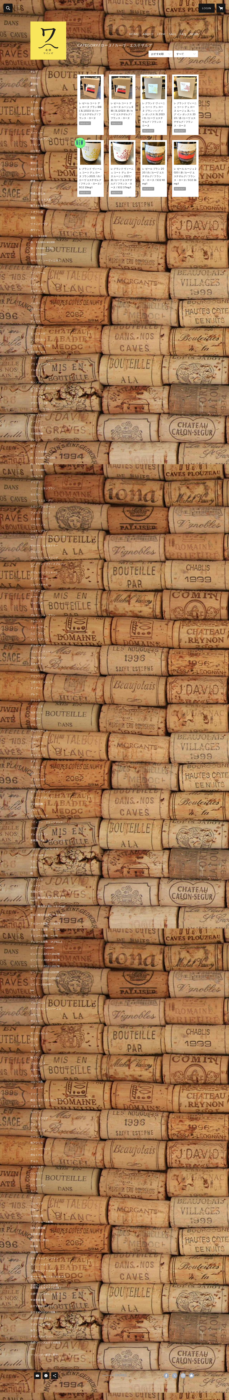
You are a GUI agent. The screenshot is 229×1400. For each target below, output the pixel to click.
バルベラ (35, 376)
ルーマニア (36, 1136)
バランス (35, 144)
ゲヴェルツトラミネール (44, 572)
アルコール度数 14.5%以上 (46, 941)
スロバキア (36, 1167)
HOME (134, 34)
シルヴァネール (39, 584)
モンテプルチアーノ (41, 358)
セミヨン (35, 494)
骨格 (32, 126)
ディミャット (37, 755)
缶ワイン (35, 1330)
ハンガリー (36, 1173)
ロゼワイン (36, 828)
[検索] (8, 8)
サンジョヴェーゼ (40, 345)
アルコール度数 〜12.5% (45, 929)
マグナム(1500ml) (40, 1324)
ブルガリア (36, 1203)
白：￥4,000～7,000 (41, 464)
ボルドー (35, 1027)
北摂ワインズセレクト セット (47, 1294)
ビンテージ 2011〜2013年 (45, 954)
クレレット (36, 621)
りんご (34, 861)
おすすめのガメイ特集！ (44, 1312)
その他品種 (36, 433)
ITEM (161, 34)
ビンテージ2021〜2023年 (44, 978)
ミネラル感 (36, 211)
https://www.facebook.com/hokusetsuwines (166, 1375)
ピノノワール (37, 272)
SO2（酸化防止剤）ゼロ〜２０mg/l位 (47, 898)
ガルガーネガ (37, 645)
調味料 (34, 1252)
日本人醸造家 (37, 1228)
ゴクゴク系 (36, 108)
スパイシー (36, 132)
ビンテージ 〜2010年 (42, 948)
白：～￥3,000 (38, 451)
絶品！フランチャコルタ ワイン (48, 1100)
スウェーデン (37, 1185)
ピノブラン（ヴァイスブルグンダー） (47, 565)
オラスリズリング (40, 791)
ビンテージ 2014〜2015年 (45, 960)
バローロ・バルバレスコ (44, 849)
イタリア (35, 1106)
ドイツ (34, 1094)
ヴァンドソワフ (39, 224)
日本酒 (34, 1246)
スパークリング (39, 816)
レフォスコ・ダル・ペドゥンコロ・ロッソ (47, 389)
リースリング (37, 525)
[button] (207, 8)
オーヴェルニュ (39, 1033)
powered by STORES (114, 1376)
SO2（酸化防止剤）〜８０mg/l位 (47, 916)
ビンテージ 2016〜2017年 (45, 966)
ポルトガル (36, 1155)
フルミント (36, 551)
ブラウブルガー (39, 415)
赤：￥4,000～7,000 (41, 248)
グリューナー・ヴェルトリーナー (47, 538)
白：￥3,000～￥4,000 (42, 458)
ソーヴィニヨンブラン (42, 488)
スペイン (35, 1112)
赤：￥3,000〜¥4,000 (42, 242)
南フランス (36, 1057)
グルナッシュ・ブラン (42, 615)
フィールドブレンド (41, 797)
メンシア (35, 421)
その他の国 (36, 1215)
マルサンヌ (36, 603)
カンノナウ (36, 382)
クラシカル (36, 187)
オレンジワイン (39, 834)
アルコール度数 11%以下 (45, 923)
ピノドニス (36, 285)
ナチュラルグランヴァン (44, 1258)
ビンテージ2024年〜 (42, 984)
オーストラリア (39, 1118)
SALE (172, 34)
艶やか (34, 157)
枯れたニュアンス (40, 138)
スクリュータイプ (40, 1264)
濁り (32, 114)
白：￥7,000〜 (38, 470)
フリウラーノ (37, 676)
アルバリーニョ (39, 730)
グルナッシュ (37, 291)
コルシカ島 (36, 1081)
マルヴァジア (37, 657)
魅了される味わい (40, 205)
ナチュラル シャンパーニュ (45, 1008)
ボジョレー (36, 1021)
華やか (34, 163)
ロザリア (35, 785)
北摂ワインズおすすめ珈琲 (45, 1342)
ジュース (35, 885)
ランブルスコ (37, 339)
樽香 (32, 181)
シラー (34, 297)
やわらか (35, 77)
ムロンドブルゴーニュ (42, 506)
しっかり (35, 120)
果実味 (34, 84)
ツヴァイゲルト (39, 397)
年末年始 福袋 (38, 1300)
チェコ (34, 1161)
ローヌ (34, 1039)
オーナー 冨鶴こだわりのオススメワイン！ (48, 1277)
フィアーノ (36, 688)
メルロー (35, 303)
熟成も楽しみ (37, 193)
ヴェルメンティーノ (41, 651)
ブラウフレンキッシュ (42, 403)
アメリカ (35, 1124)
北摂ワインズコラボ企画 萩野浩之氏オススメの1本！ (47, 1286)
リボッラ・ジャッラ (41, 682)
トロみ (34, 102)
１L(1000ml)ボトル (40, 1318)
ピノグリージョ (39, 578)
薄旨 (32, 218)
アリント (35, 724)
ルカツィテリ (37, 749)
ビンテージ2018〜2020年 (44, 972)
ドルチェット (37, 370)
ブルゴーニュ (37, 1002)
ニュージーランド (40, 1148)
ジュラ (34, 1045)
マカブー (35, 718)
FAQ (183, 34)
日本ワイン (36, 1209)
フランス (35, 996)
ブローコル (36, 327)
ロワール (35, 1015)
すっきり (35, 96)
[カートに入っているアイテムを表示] (220, 8)
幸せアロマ (36, 169)
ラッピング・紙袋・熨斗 (44, 1354)
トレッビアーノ (39, 627)
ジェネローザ (37, 779)
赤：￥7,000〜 (38, 254)
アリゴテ (35, 482)
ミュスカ (35, 518)
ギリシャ (35, 1197)
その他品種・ (37, 804)
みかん (34, 867)
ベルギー (35, 1179)
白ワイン (35, 445)
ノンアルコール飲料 (41, 1222)
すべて (180, 53)
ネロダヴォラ (37, 351)
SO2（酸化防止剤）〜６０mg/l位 (47, 907)
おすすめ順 (157, 53)
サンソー (35, 315)
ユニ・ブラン (37, 633)
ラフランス (36, 879)
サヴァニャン (37, 590)
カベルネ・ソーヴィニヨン (45, 260)
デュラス (35, 321)
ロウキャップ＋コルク (42, 1270)
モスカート (36, 663)
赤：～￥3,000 (38, 236)
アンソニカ (36, 706)
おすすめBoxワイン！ (42, 1306)
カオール (35, 1069)
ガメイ (34, 278)
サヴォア (35, 1051)
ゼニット (35, 773)
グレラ (34, 694)
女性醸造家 (36, 1234)
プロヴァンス (37, 1063)
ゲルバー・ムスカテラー (44, 545)
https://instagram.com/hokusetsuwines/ (183, 1375)
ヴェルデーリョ (39, 737)
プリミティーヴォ (40, 364)
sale (32, 1348)
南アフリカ (36, 1142)
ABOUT (148, 34)
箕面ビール (36, 891)
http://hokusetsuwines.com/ (191, 1375)
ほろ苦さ (35, 151)
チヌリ (34, 761)
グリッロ (35, 700)
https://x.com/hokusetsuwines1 (174, 1375)
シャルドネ (36, 476)
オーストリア (37, 1130)
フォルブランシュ (40, 512)
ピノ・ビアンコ (39, 639)
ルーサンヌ (36, 596)
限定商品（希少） (40, 1240)
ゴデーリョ (36, 743)
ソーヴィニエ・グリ (41, 500)
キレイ (34, 71)
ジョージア (36, 1088)
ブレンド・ (36, 810)
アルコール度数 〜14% (44, 935)
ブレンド (35, 439)
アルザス (35, 1075)
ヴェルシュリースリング (44, 557)
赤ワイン (35, 230)
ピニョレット (37, 670)
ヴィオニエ (36, 609)
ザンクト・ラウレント (42, 409)
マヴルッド (36, 427)
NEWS (194, 34)
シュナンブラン (39, 531)
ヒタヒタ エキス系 (40, 199)
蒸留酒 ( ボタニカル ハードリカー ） (47, 841)
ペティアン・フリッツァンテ (46, 822)
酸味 (32, 90)
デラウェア (36, 767)
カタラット (36, 712)
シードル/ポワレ (39, 855)
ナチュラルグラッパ (41, 1336)
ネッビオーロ (37, 333)
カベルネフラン (39, 266)
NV (32, 990)
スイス (34, 1191)
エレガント (36, 175)
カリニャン (36, 309)
